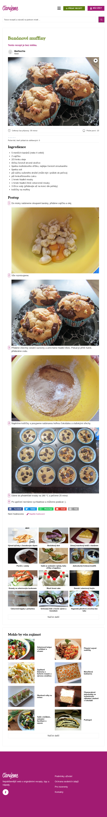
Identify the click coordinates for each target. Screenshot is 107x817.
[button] (15, 508)
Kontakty (59, 792)
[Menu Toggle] (59, 8)
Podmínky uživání (63, 776)
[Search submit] (101, 19)
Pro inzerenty (61, 787)
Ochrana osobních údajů (67, 781)
